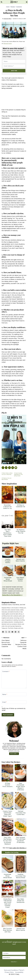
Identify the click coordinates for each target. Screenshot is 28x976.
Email (4, 702)
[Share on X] (9, 467)
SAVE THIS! (14, 70)
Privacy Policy (9, 972)
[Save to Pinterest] (3, 467)
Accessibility (19, 972)
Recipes (13, 6)
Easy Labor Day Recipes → (17, 848)
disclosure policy (8, 43)
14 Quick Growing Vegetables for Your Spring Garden (18, 474)
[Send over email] (12, 467)
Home (7, 6)
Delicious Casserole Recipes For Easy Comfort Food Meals (20, 643)
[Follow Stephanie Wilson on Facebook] (3, 632)
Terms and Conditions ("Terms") (14, 970)
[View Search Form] (1, 2)
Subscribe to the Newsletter (11, 595)
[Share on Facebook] (6, 467)
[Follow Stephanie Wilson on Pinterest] (15, 632)
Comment (6, 671)
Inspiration (19, 6)
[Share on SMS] (15, 467)
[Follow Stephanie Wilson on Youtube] (12, 632)
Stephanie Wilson (7, 18)
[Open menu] (26, 2)
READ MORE (13, 753)
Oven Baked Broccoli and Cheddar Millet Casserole (6, 642)
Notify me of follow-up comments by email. (13, 709)
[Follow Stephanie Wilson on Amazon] (18, 632)
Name (4, 694)
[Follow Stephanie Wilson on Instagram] (9, 632)
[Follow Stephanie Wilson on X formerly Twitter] (6, 632)
